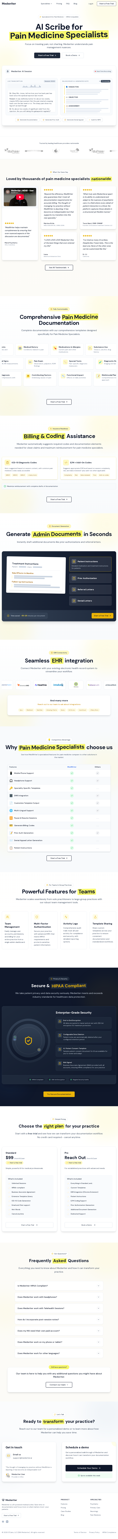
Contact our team (58, 1385)
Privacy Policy (94, 1532)
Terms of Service (80, 1532)
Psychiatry (94, 1504)
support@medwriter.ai (22, 1458)
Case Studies (66, 1511)
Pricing (59, 3)
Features (64, 1504)
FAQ (67, 3)
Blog (75, 3)
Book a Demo (71, 55)
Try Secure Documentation (59, 1094)
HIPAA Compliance (109, 1532)
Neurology (94, 1511)
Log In (91, 4)
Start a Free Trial (106, 3)
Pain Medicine (95, 1515)
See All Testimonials (57, 267)
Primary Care (95, 1508)
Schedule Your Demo (87, 1468)
